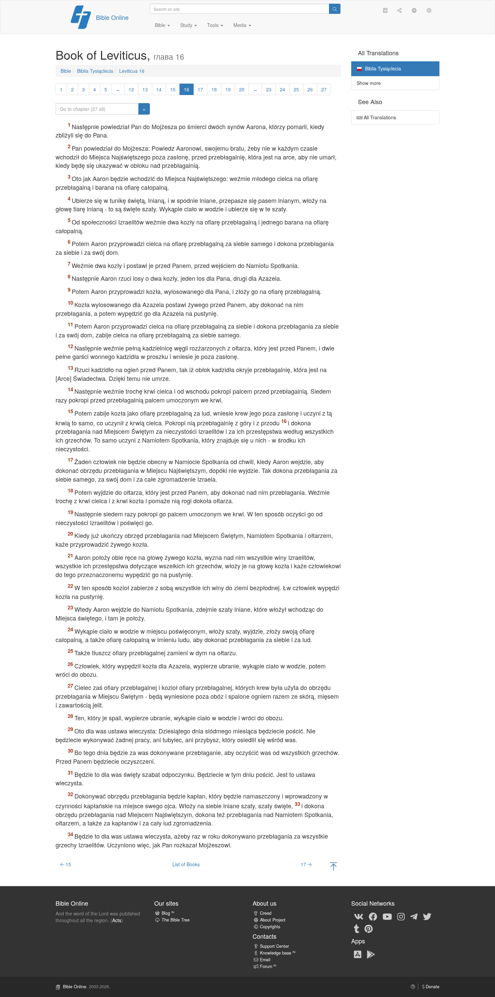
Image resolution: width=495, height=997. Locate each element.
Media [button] (240, 25)
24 (282, 89)
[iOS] (357, 954)
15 (172, 89)
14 (159, 89)
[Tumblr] (356, 928)
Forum (268, 966)
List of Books (186, 864)
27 (324, 89)
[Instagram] (401, 916)
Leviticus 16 (131, 70)
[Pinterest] (368, 928)
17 (200, 89)
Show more (369, 83)
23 (268, 89)
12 (131, 89)
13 (145, 89)
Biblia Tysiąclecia (95, 70)
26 (310, 89)
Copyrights (270, 927)
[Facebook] (373, 916)
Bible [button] (161, 25)
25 (296, 89)
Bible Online (112, 17)
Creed (265, 913)
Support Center (274, 946)
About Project (273, 920)
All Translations (379, 117)
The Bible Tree (176, 920)
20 (241, 89)
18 (214, 89)
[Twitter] (427, 916)
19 (228, 89)
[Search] (334, 9)
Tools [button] (213, 25)
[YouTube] (387, 916)
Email (265, 960)
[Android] (371, 954)
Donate (431, 987)
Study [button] (187, 25)
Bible (66, 70)
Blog (168, 913)
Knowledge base (277, 953)
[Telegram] (414, 916)
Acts (116, 920)
